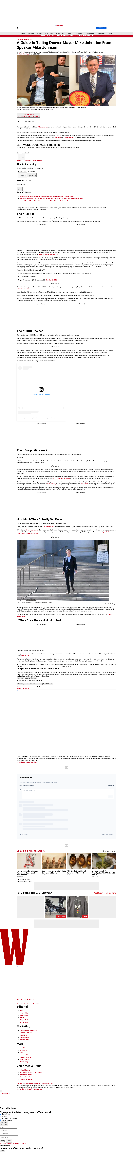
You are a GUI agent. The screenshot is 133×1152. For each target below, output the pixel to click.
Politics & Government (24, 39)
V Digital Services (26, 1079)
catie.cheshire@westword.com (27, 762)
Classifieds (23, 1035)
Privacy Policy (24, 1040)
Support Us (101, 28)
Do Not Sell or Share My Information (29, 1089)
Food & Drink (49, 33)
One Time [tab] (20, 678)
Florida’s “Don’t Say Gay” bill (48, 254)
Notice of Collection (23, 160)
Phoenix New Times (26, 1077)
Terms (34, 160)
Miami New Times (26, 1074)
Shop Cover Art (25, 1059)
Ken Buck (58, 137)
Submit (9, 1141)
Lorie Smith (84, 484)
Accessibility (36, 1083)
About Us (23, 1048)
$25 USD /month (35, 684)
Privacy (39, 160)
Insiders (4, 1116)
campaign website (23, 289)
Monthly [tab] (27, 678)
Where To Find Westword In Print (28, 1004)
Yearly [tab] (34, 678)
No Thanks (4, 1125)
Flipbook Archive (25, 1057)
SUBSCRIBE (22, 176)
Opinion (39, 33)
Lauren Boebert (69, 137)
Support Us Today (23, 688)
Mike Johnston (43, 127)
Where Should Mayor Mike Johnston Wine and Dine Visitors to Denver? (44, 201)
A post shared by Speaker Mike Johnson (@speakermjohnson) (41, 418)
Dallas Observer (25, 1070)
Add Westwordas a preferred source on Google (28, 115)
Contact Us (23, 1050)
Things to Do (6, 1114)
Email (19, 153)
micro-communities (32, 530)
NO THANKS (32, 176)
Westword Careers (26, 1055)
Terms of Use (24, 1037)
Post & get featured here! (104, 893)
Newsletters (101, 33)
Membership (24, 1062)
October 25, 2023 (51, 280)
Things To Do (78, 33)
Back (2, 1141)
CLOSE (19, 190)
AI (41, 1083)
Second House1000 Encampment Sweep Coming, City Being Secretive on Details (47, 196)
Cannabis (31, 33)
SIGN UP (21, 158)
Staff (21, 1052)
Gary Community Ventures (61, 478)
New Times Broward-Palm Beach (31, 1072)
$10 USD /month (22, 684)
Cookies (29, 1083)
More (110, 33)
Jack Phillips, (51, 484)
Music (69, 33)
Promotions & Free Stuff (28, 1030)
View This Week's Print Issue (26, 1000)
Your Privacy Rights (48, 1083)
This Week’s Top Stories (9, 1118)
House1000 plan (49, 527)
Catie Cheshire (24, 54)
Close (2, 1151)
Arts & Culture (60, 33)
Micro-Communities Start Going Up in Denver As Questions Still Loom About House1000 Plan (51, 198)
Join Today (4, 1122)
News (23, 33)
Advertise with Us (26, 1033)
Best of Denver (90, 33)
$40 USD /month (47, 684)
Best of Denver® (7, 1120)
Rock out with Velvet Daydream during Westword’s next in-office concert (66, 36)
